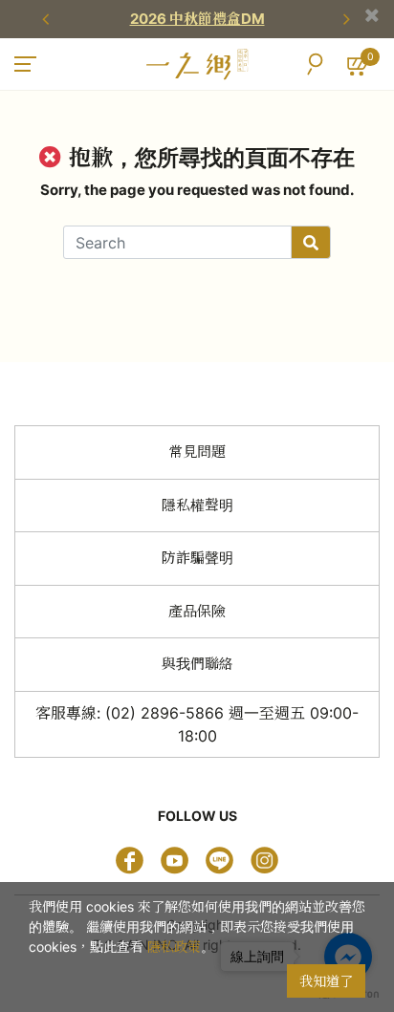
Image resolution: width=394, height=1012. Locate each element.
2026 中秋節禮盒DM (197, 19)
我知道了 (326, 981)
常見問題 (197, 451)
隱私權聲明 (197, 505)
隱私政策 (174, 946)
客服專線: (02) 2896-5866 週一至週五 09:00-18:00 (197, 724)
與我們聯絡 (197, 664)
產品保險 (197, 611)
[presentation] (48, 19)
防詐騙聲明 (197, 558)
